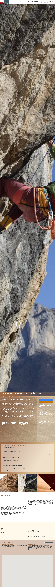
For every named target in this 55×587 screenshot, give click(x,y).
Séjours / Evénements (44, 2)
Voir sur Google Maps (48, 542)
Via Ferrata (45, 1)
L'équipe (50, 2)
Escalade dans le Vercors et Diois (8, 396)
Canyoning (36, 1)
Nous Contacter (46, 399)
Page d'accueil (30, 1)
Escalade (40, 1)
